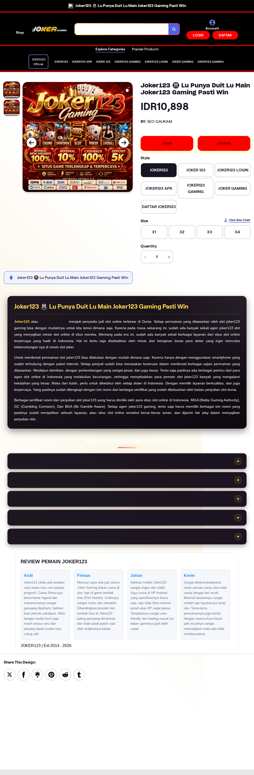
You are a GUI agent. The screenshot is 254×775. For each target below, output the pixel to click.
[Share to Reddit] (65, 674)
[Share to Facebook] (24, 674)
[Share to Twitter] (10, 674)
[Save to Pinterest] (51, 674)
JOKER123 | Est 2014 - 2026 (46, 645)
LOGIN (198, 35)
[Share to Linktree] (37, 674)
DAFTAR (225, 35)
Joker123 (22, 321)
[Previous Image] (31, 143)
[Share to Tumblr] (79, 674)
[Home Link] (49, 29)
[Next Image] (124, 143)
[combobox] (122, 29)
